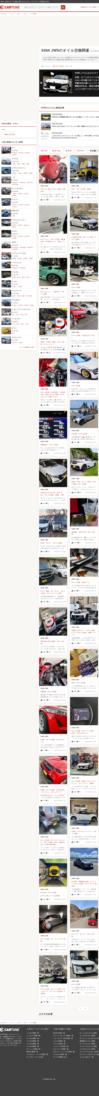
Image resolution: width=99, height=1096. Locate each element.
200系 (31, 173)
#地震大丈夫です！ (78, 630)
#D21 (43, 543)
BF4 (17, 314)
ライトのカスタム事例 (87, 1044)
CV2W (20, 305)
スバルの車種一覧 (33, 1044)
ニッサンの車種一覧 (33, 1036)
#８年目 (43, 892)
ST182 (14, 236)
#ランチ (83, 934)
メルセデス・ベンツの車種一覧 (37, 1054)
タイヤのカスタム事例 (87, 1036)
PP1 (13, 333)
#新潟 (43, 342)
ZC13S (14, 206)
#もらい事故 (45, 591)
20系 (18, 164)
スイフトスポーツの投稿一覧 (63, 1036)
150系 (19, 258)
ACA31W (15, 247)
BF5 (22, 314)
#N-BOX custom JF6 (48, 493)
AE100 (14, 225)
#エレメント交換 (87, 731)
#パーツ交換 (86, 482)
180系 (25, 173)
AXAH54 (15, 249)
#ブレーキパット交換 (54, 593)
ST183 (20, 236)
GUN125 (15, 268)
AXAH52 (30, 247)
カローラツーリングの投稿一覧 (64, 1052)
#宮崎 (90, 632)
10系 (13, 164)
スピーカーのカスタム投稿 (89, 1052)
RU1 (18, 277)
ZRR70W (15, 184)
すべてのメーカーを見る (35, 1057)
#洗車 (89, 189)
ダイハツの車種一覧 (33, 1049)
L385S (14, 195)
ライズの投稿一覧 (59, 1041)
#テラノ (49, 543)
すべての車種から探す (27, 347)
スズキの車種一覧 (33, 1046)
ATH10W (29, 296)
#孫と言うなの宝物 (52, 394)
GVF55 (20, 152)
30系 (23, 164)
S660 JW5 (44, 186)
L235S (14, 286)
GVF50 (14, 152)
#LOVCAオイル (82, 733)
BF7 (26, 314)
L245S (20, 286)
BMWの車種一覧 (32, 1052)
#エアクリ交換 (46, 189)
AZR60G (15, 182)
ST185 (14, 238)
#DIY (73, 189)
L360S (20, 193)
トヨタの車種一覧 (33, 1033)
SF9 (17, 324)
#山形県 (74, 434)
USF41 (14, 154)
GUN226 (22, 268)
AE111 (14, 227)
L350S (14, 193)
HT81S (20, 204)
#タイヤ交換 (82, 484)
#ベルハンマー (49, 344)
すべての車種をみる (60, 1057)
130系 (14, 173)
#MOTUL (57, 292)
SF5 (13, 324)
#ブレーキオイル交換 (78, 632)
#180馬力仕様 (76, 237)
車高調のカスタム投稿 (87, 1041)
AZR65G (22, 182)
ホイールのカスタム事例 (88, 1033)
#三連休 (74, 882)
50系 (27, 164)
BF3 (13, 314)
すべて (69, 66)
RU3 (28, 277)
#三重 (48, 342)
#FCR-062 (82, 532)
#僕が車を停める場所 (48, 641)
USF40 (27, 152)
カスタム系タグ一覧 (87, 1057)
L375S (26, 193)
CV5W (31, 305)
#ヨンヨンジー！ (46, 292)
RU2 (23, 277)
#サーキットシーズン (85, 831)
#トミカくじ (83, 783)
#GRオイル (86, 582)
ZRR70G (30, 182)
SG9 (26, 324)
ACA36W (23, 247)
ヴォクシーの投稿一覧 (61, 1049)
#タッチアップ (56, 792)
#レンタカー (55, 591)
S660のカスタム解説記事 (52, 108)
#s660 (73, 831)
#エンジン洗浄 (56, 989)
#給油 (84, 781)
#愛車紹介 (44, 445)
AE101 (20, 225)
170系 (19, 173)
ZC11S (27, 204)
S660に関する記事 (57, 114)
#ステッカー (45, 239)
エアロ (69, 151)
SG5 (22, 324)
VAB (13, 216)
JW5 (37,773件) (58, 66)
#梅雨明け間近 (84, 882)
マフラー (81, 151)
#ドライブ (75, 934)
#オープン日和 (88, 237)
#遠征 (54, 342)
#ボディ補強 (48, 842)
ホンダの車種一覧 (33, 1038)
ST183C (27, 236)
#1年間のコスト (50, 241)
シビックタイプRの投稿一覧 (63, 1038)
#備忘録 (74, 532)
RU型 (14, 277)
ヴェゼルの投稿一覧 (60, 1054)
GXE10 (14, 342)
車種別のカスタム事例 (88, 7)
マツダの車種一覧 (33, 1041)
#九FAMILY (55, 392)
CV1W (14, 305)
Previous (41, 83)
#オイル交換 (56, 189)
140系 (14, 258)
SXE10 (20, 342)
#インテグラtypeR (56, 991)
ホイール (56, 151)
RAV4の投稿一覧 (59, 1033)
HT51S (14, 204)
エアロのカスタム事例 (87, 1049)
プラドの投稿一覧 (59, 1044)
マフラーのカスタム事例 (88, 1046)
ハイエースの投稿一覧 (61, 1046)
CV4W (26, 305)
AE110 (26, 225)
